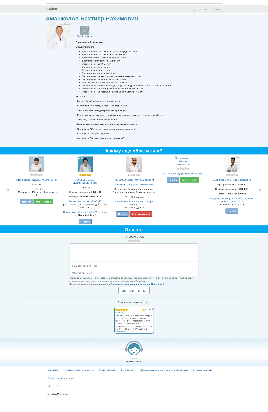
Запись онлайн (43, 201)
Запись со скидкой (141, 214)
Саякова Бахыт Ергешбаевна (232, 179)
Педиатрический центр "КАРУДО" (85, 201)
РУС (206, 9)
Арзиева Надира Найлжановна (183, 173)
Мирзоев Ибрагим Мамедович (134, 179)
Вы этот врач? (128, 369)
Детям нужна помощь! (176, 369)
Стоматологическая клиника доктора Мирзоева (134, 203)
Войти (217, 9)
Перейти (26, 201)
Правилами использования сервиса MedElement (137, 283)
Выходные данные (202, 369)
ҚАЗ (195, 9)
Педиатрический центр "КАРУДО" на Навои (85, 212)
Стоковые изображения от (61, 377)
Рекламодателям (107, 369)
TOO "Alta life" (36, 188)
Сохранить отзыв (134, 290)
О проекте (53, 369)
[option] (134, 190)
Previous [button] (7, 190)
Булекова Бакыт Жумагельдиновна (85, 181)
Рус (58, 385)
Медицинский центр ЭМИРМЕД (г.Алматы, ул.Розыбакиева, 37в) (231, 200)
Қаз (49, 385)
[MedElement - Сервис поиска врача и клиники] (52, 9)
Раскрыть (120, 331)
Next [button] (260, 190)
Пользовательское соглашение (78, 369)
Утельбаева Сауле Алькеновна (36, 179)
